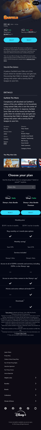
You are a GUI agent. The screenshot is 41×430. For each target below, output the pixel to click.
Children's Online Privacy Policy (11, 359)
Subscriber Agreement (9, 366)
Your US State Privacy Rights (10, 362)
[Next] (37, 163)
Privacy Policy (7, 355)
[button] (20, 377)
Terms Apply (9, 312)
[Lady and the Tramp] (29, 163)
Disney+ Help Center (21, 333)
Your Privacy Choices (9, 370)
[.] (5, 408)
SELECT (11, 40)
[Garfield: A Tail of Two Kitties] (11, 163)
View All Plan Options (11, 67)
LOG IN (35, 3)
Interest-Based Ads (8, 373)
